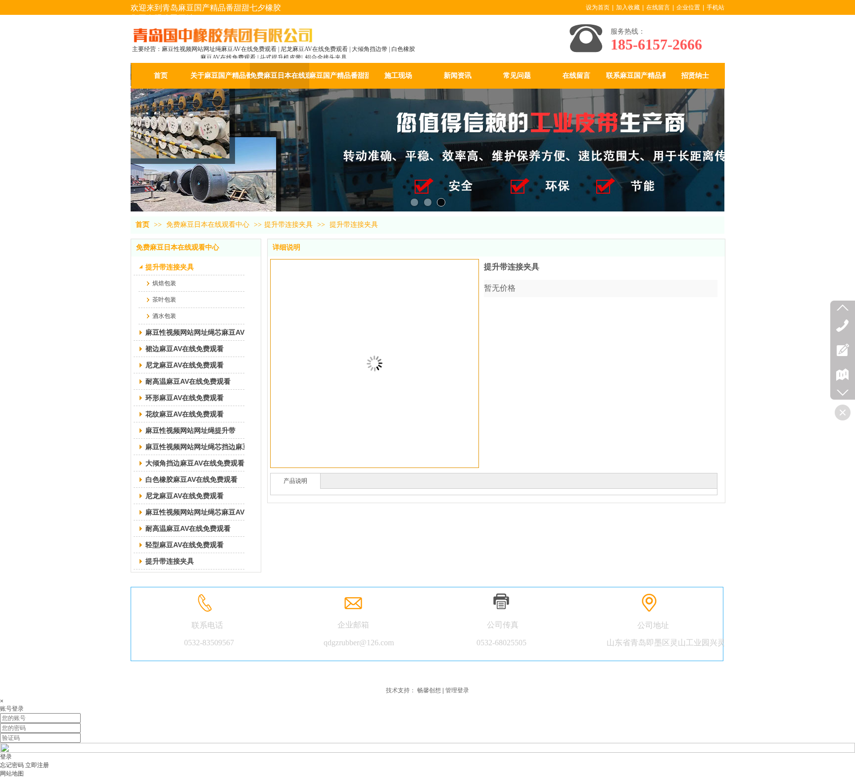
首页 (142, 224)
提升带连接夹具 (288, 224)
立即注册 (37, 765)
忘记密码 (12, 765)
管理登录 (457, 690)
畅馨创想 (429, 690)
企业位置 (688, 7)
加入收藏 (628, 7)
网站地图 (12, 773)
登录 (6, 756)
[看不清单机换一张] (427, 750)
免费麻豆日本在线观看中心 (208, 224)
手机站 (715, 7)
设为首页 (598, 7)
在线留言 (658, 7)
